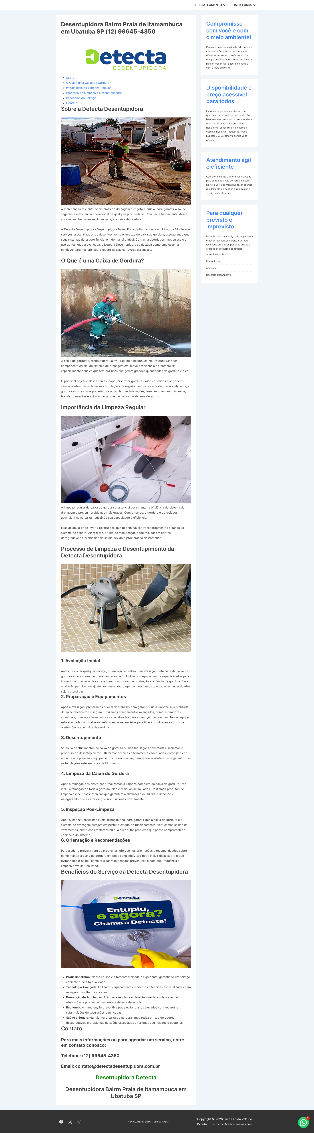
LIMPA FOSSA (242, 5)
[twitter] (70, 1121)
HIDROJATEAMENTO (207, 5)
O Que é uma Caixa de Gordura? (88, 82)
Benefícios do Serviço (81, 98)
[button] (303, 1122)
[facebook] (61, 1121)
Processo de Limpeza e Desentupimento (94, 93)
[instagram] (79, 1121)
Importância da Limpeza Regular (88, 88)
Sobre (70, 77)
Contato (71, 103)
